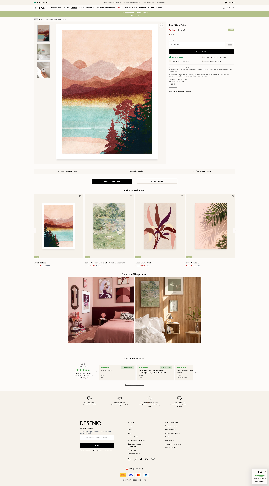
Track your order (170, 429)
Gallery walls (131, 8)
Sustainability (133, 437)
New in (66, 8)
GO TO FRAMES (157, 181)
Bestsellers (56, 8)
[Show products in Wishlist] (228, 7)
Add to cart (201, 51)
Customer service (171, 426)
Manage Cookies (170, 448)
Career (130, 433)
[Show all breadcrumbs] (36, 19)
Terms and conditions (172, 433)
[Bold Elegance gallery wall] (101, 310)
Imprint (130, 429)
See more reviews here (134, 385)
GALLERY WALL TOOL (112, 181)
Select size (173, 41)
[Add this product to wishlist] (161, 25)
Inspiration (144, 8)
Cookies (167, 437)
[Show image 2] (43, 52)
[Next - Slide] (235, 230)
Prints (74, 8)
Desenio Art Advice (171, 422)
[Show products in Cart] (233, 7)
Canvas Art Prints (86, 8)
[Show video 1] (43, 69)
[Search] (224, 8)
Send (97, 445)
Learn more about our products (180, 91)
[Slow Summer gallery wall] (168, 310)
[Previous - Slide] (33, 230)
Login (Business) (134, 454)
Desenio (141, 480)
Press (130, 426)
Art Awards (132, 450)
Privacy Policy (93, 450)
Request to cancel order (173, 444)
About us (131, 422)
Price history (173, 87)
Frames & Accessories (106, 8)
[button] (230, 44)
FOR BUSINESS (156, 8)
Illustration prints (47, 19)
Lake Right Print (61, 19)
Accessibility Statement (136, 440)
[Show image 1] (43, 33)
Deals (120, 8)
